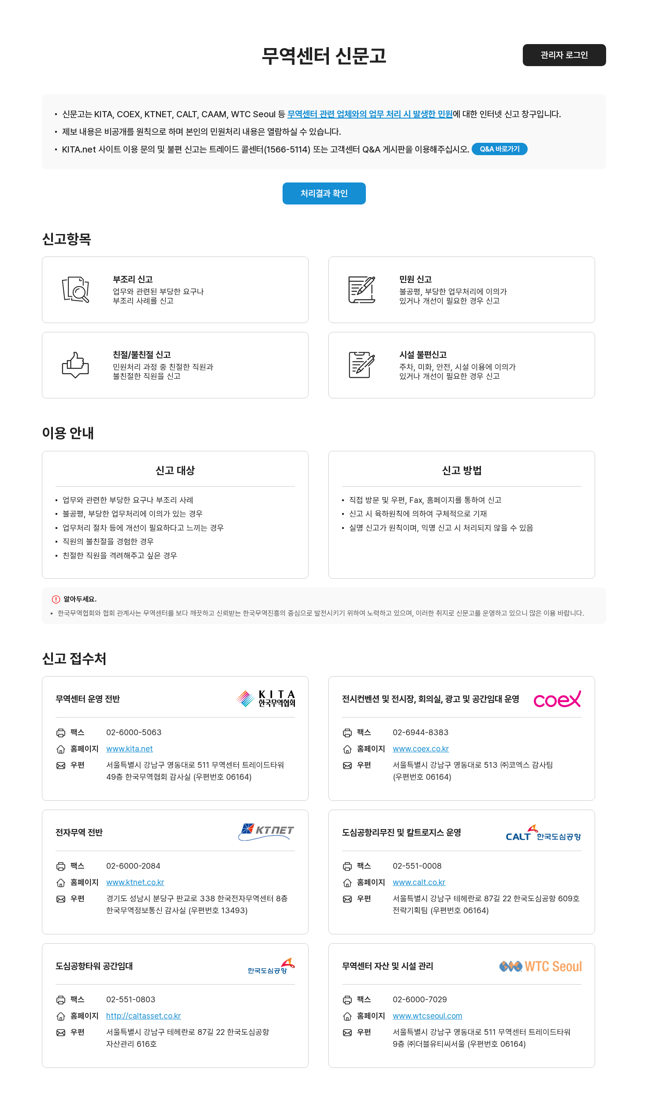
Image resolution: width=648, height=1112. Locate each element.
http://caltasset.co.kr (143, 1015)
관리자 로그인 (564, 55)
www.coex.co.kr (421, 748)
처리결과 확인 (324, 193)
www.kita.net (129, 748)
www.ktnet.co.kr (135, 882)
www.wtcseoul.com (427, 1015)
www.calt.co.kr (419, 882)
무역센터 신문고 (324, 56)
